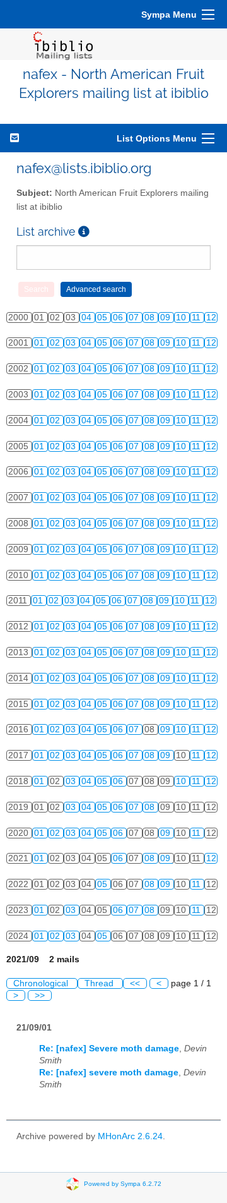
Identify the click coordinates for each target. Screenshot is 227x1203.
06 (119, 317)
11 (197, 317)
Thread (100, 983)
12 (211, 317)
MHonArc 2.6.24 (130, 1136)
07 (135, 317)
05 (103, 317)
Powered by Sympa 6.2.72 (122, 1183)
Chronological (42, 983)
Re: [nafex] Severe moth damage (109, 1048)
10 (182, 317)
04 (87, 317)
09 (166, 317)
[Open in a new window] (84, 231)
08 (150, 317)
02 (56, 343)
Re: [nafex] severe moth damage (108, 1072)
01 (40, 343)
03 (72, 343)
